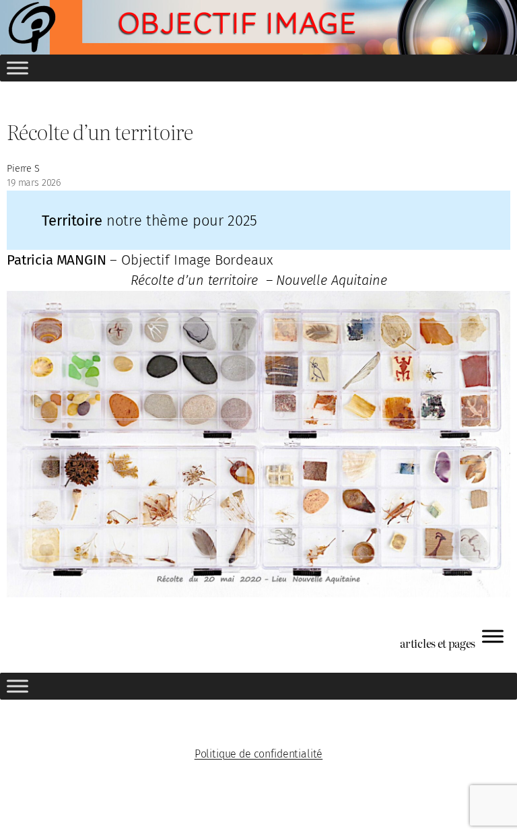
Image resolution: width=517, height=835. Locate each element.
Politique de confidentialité (259, 753)
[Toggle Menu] (17, 68)
